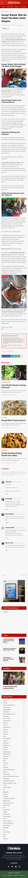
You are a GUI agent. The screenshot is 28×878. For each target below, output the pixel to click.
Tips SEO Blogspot (14, 738)
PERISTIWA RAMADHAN (14, 823)
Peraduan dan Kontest (14, 803)
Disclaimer (10, 345)
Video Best (14, 763)
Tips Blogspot (14, 743)
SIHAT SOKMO (14, 832)
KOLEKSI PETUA (14, 805)
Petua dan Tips (14, 814)
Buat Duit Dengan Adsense (14, 769)
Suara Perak (9, 327)
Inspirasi (14, 785)
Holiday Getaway (14, 752)
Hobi (14, 836)
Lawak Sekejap (14, 774)
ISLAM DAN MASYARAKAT (14, 798)
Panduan (14, 703)
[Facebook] (3, 28)
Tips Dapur (23, 6)
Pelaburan (14, 758)
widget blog (14, 792)
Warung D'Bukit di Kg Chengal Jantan (11, 45)
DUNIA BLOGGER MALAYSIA (14, 714)
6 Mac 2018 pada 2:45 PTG (17, 481)
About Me (15, 875)
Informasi (14, 772)
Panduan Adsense (14, 787)
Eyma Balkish (9, 514)
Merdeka (14, 812)
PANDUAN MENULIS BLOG (14, 705)
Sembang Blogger (14, 709)
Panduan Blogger (14, 816)
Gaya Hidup (10, 6)
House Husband (5, 382)
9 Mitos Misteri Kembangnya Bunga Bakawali (8, 659)
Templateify (17, 872)
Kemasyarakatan (14, 809)
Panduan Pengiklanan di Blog (14, 783)
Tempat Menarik (10, 351)
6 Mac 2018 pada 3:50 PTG (18, 498)
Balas (7, 493)
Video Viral (14, 838)
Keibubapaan (14, 745)
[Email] (8, 28)
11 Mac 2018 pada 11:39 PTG (20, 527)
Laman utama (4, 11)
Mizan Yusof (9, 543)
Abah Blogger (14, 827)
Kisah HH (14, 818)
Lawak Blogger (14, 778)
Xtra (14, 789)
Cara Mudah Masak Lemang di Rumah (13, 386)
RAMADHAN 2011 (14, 825)
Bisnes (14, 834)
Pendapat (14, 794)
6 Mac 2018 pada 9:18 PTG (19, 514)
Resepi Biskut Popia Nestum (13, 420)
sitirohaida (8, 499)
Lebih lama (23, 575)
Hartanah (14, 749)
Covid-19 (14, 765)
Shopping (14, 723)
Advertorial (14, 729)
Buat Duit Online (14, 718)
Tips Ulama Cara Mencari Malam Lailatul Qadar (9, 649)
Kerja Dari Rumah (14, 727)
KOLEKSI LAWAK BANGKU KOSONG (14, 776)
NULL (14, 807)
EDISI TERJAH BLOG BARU (14, 781)
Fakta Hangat (14, 712)
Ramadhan (4, 450)
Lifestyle (14, 700)
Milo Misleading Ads (15, 249)
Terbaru (4, 575)
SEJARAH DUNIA (14, 801)
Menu (2, 2)
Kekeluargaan (14, 716)
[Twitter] (6, 28)
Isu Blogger (14, 796)
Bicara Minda (14, 756)
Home (3, 6)
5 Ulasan (22, 25)
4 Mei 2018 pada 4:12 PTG (19, 543)
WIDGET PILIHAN (14, 754)
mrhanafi (8, 482)
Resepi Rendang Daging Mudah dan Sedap (11, 454)
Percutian (14, 725)
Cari (26, 2)
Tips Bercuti (14, 732)
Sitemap (9, 875)
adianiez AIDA (9, 527)
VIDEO (14, 760)
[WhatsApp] (15, 356)
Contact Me (22, 875)
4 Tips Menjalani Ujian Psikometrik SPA (10, 687)
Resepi (17, 6)
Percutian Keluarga (14, 821)
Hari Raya (4, 417)
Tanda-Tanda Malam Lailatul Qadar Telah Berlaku (8, 640)
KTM (14, 830)
